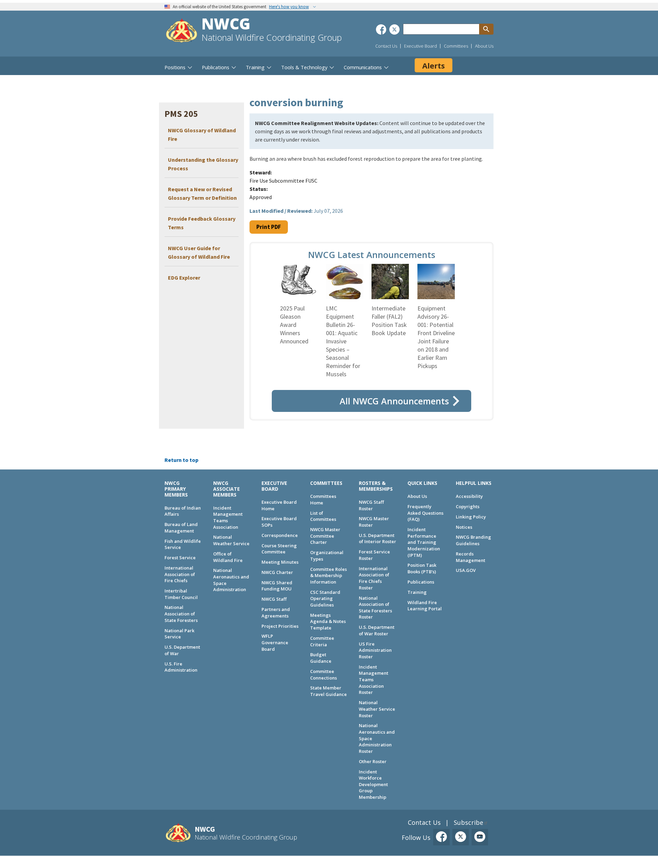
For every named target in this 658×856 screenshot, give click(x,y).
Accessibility (469, 496)
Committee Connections (323, 674)
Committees (456, 46)
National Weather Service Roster (377, 708)
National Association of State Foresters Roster (375, 607)
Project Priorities (279, 626)
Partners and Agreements (275, 612)
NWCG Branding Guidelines (473, 540)
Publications (420, 582)
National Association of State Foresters (181, 613)
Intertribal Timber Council (181, 594)
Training (417, 592)
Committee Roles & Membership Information (328, 575)
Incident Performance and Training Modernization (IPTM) (423, 542)
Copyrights (467, 506)
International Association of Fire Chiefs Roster (374, 578)
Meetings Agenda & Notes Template (328, 621)
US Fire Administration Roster (375, 650)
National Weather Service (231, 540)
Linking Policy (471, 517)
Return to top (181, 459)
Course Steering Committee (279, 548)
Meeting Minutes (279, 562)
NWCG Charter (277, 572)
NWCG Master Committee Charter (325, 535)
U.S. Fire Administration (180, 667)
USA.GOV (466, 570)
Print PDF (268, 227)
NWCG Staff (274, 599)
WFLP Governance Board (274, 642)
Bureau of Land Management (181, 527)
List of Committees (323, 516)
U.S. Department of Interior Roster (377, 538)
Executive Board (420, 46)
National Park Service (179, 633)
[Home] (181, 31)
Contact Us (386, 46)
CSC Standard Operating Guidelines (325, 598)
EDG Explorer (184, 277)
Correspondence (279, 535)
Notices (464, 527)
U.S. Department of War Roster (376, 630)
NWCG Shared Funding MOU (276, 585)
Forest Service (180, 557)
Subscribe (468, 822)
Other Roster (373, 761)
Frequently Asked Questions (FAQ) (425, 512)
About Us (484, 46)
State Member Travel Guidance (328, 691)
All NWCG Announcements (394, 401)
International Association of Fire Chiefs (179, 574)
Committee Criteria (322, 641)
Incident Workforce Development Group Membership (373, 784)
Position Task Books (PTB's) (421, 568)
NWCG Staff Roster (371, 505)
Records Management (470, 557)
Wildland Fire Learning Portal (424, 605)
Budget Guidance (320, 657)
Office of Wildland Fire (228, 557)
